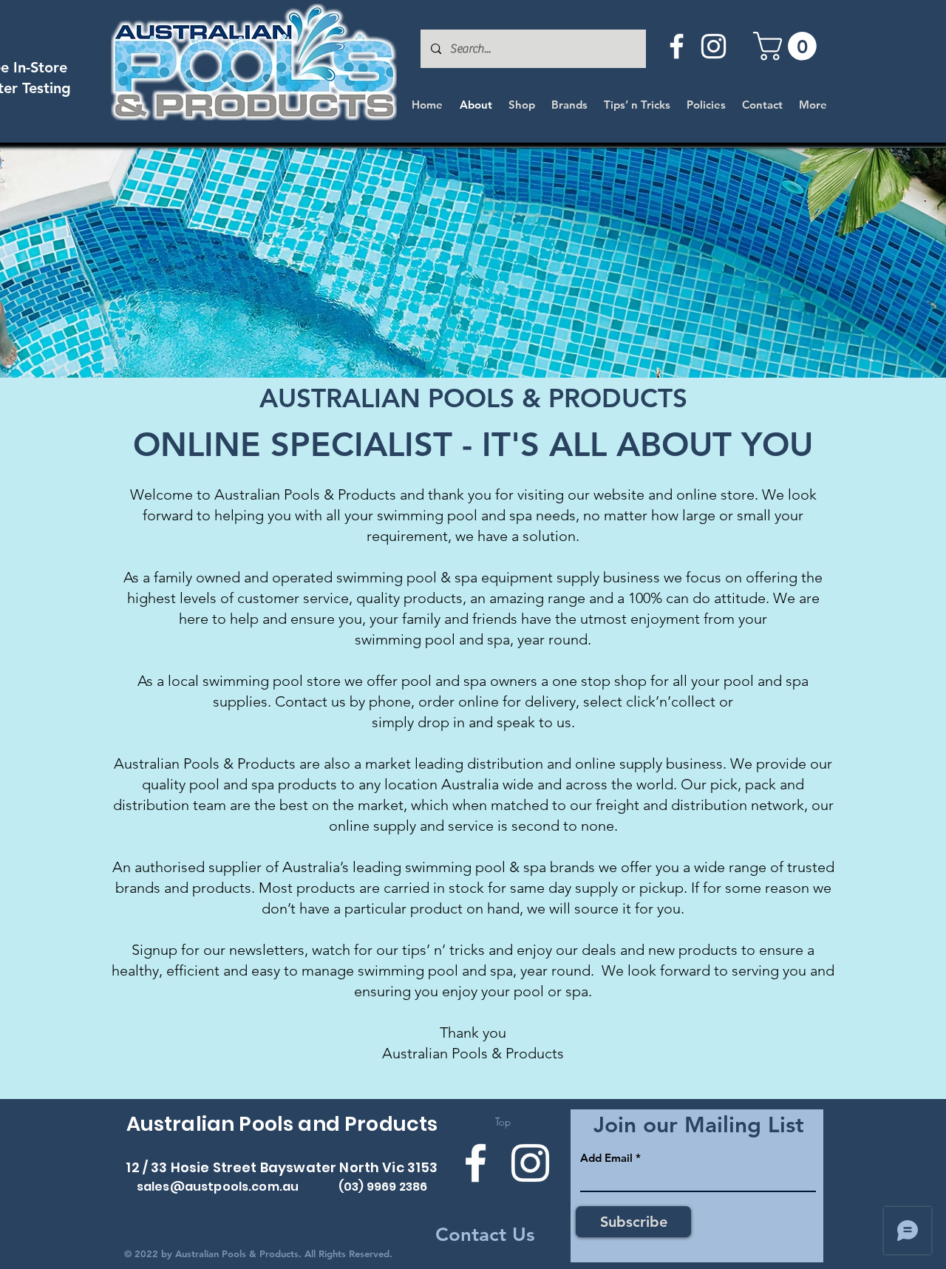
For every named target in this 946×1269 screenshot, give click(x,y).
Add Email (606, 1157)
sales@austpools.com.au (218, 1186)
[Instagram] (713, 46)
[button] (788, 46)
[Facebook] (676, 46)
